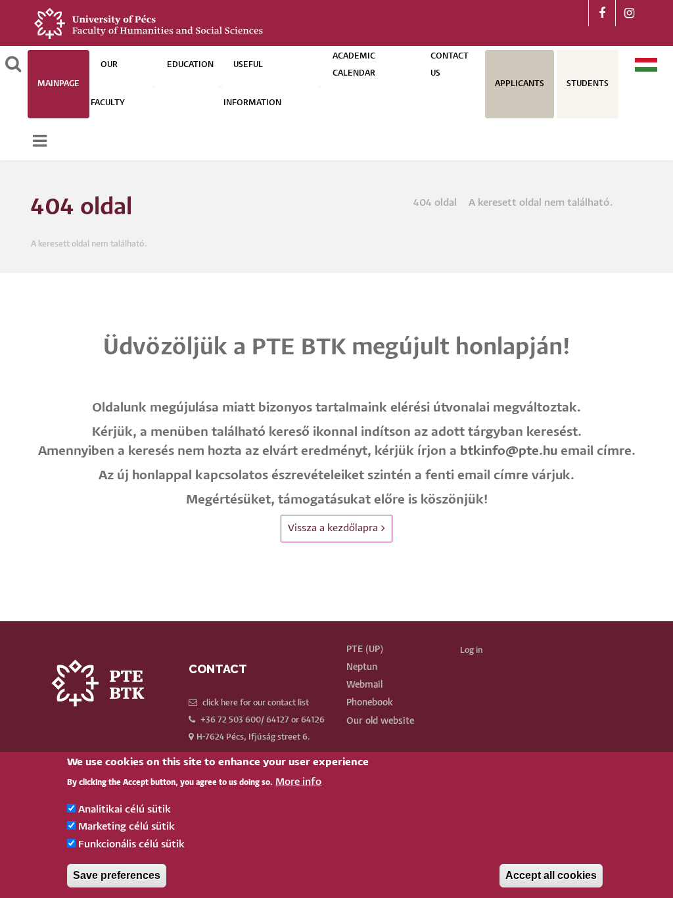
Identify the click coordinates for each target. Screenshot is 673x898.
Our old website (380, 721)
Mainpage (58, 84)
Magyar (646, 64)
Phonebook (369, 702)
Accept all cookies (551, 875)
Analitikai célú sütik (124, 810)
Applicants (519, 84)
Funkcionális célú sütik (131, 844)
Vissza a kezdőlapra (333, 528)
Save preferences (116, 875)
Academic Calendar (354, 65)
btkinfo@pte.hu (508, 451)
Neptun (361, 667)
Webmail (364, 685)
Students (588, 84)
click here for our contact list (255, 703)
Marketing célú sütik (126, 827)
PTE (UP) (364, 649)
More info (298, 782)
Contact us (449, 65)
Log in (471, 650)
